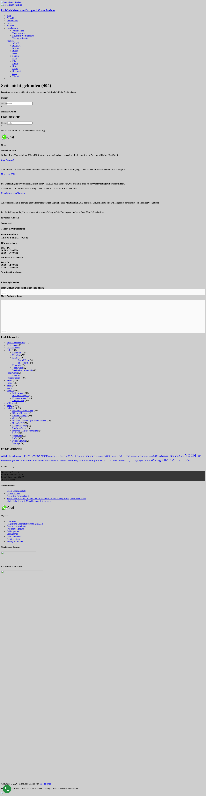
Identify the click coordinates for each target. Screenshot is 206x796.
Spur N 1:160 (18, 400)
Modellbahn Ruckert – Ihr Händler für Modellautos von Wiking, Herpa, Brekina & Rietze (46, 498)
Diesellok (16, 355)
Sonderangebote (92, 460)
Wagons (10, 390)
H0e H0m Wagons (20, 395)
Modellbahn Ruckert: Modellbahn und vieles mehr (29, 501)
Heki (14, 53)
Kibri (151, 456)
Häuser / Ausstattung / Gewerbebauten (29, 420)
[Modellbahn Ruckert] (11, 2)
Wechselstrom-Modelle (22, 370)
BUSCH (44, 456)
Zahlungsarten (18, 33)
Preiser (15, 63)
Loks (9, 350)
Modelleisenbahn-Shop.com (13, 193)
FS (105, 456)
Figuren (89, 455)
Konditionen (12, 28)
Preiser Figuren (13, 378)
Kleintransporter (19, 426)
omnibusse (17, 436)
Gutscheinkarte (13, 347)
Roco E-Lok (23, 360)
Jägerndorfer (135, 456)
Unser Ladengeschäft (16, 491)
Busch (15, 51)
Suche (4, 103)
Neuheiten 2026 (8, 174)
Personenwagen (19, 398)
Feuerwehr (80, 456)
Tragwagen (138, 461)
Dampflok (16, 352)
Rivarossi (16, 71)
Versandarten (18, 31)
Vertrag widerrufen (20, 38)
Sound (114, 461)
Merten (15, 56)
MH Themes (45, 784)
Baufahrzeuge (15, 456)
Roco (14, 73)
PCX (199, 456)
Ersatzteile (16, 365)
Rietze (15, 68)
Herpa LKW (18, 423)
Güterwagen (17, 393)
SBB (81, 460)
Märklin (166, 456)
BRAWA (16, 46)
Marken (10, 41)
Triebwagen (23, 363)
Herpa (127, 455)
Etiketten (16, 375)
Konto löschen (13, 539)
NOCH (190, 455)
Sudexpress (128, 461)
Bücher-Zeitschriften (16, 342)
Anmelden (11, 18)
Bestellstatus (12, 20)
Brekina (15, 48)
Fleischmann (12, 345)
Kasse (9, 23)
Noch (14, 58)
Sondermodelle (106, 461)
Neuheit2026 (177, 455)
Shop (9, 15)
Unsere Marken (13, 493)
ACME (15, 43)
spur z (9, 388)
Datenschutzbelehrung (16, 526)
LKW (15, 433)
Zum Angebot (7, 160)
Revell (15, 66)
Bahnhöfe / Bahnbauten (22, 410)
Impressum (11, 521)
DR (69, 456)
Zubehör (10, 408)
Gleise (15, 418)
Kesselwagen (143, 456)
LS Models (158, 456)
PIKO (18, 460)
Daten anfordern (14, 536)
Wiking (15, 76)
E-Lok (15, 358)
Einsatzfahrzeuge (19, 415)
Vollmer (147, 461)
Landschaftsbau (19, 428)
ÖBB (189, 460)
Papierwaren (12, 373)
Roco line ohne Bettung (69, 461)
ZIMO (9, 405)
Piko (14, 61)
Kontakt (10, 25)
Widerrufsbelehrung (15, 529)
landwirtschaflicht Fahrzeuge (25, 431)
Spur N (120, 460)
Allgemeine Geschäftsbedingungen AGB (25, 524)
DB (57, 455)
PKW (14, 438)
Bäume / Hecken (19, 413)
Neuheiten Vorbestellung (23, 36)
